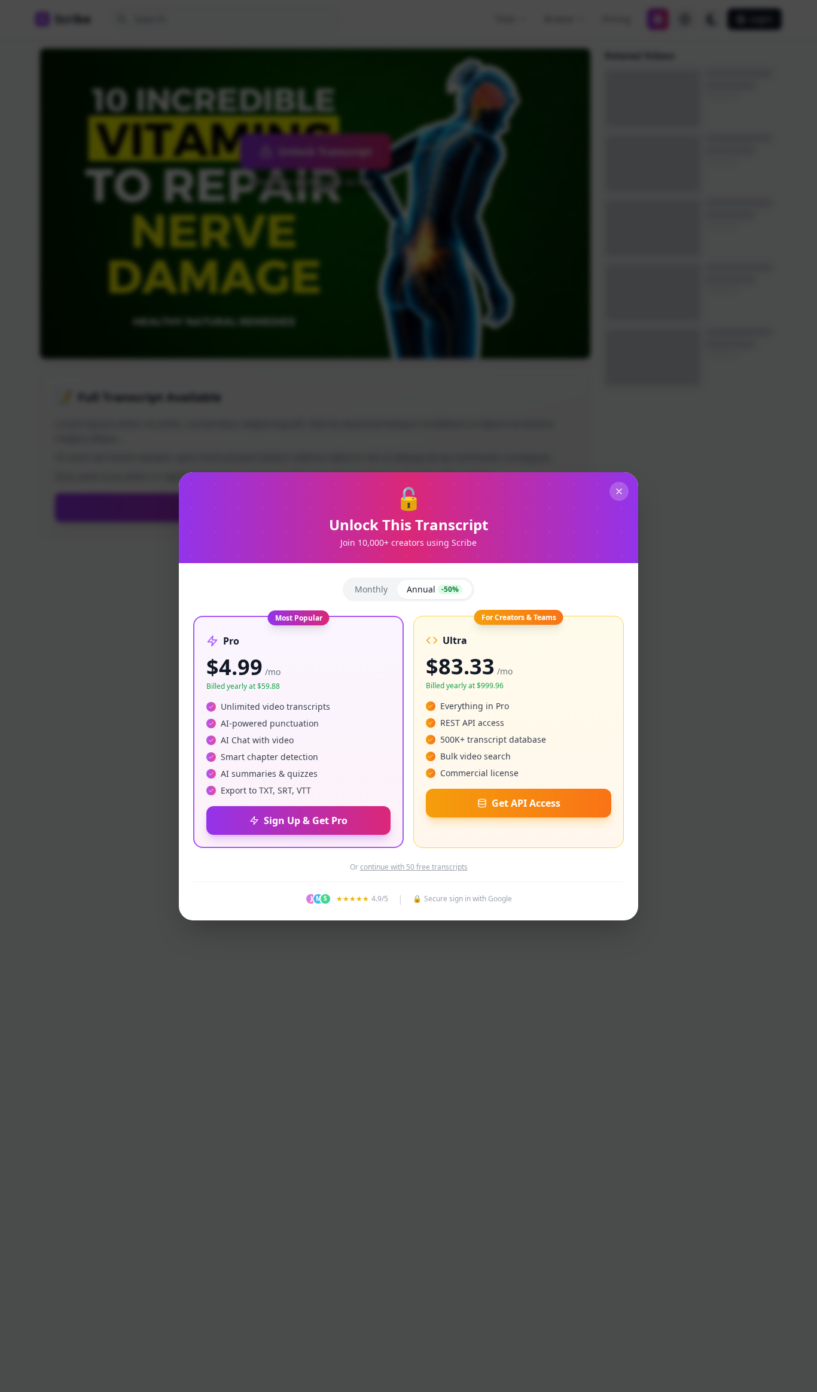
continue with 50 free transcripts (414, 867)
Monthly (371, 589)
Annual (433, 589)
